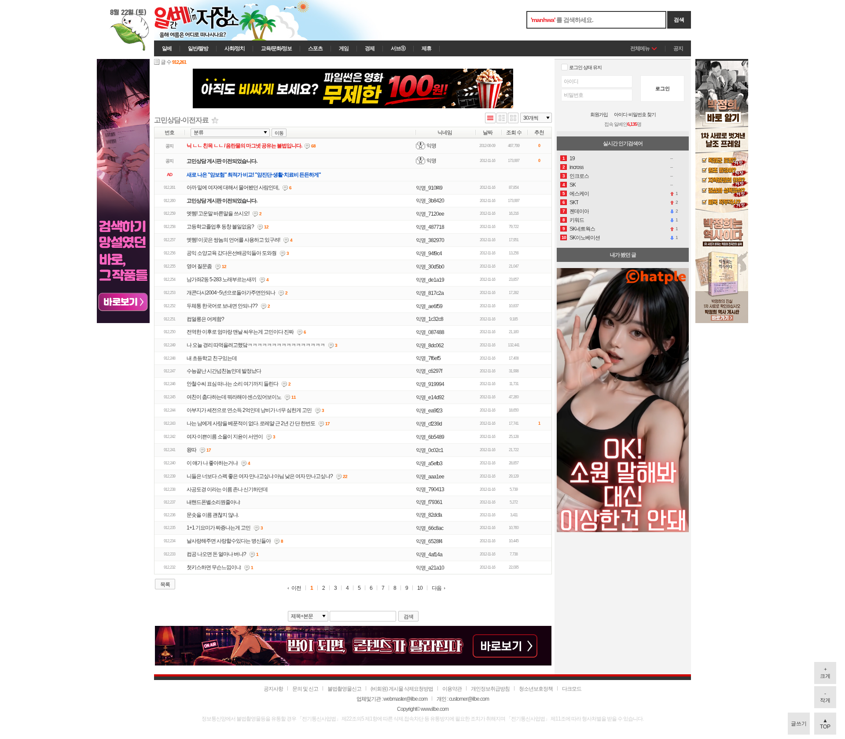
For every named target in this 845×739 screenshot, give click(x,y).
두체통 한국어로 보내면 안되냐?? (222, 306)
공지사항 (273, 689)
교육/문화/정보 (276, 48)
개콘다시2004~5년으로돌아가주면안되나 (231, 293)
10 (419, 588)
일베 (167, 48)
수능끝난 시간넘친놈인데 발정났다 (224, 371)
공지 (678, 48)
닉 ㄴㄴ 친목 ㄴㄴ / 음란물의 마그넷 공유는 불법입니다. (244, 146)
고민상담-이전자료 (181, 120)
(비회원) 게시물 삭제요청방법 (402, 689)
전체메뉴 (640, 48)
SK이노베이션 (584, 238)
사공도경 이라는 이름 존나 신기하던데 (227, 489)
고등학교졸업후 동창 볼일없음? (220, 227)
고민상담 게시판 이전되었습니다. (222, 161)
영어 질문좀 (199, 266)
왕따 (191, 450)
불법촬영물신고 (344, 689)
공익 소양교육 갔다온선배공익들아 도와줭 (231, 253)
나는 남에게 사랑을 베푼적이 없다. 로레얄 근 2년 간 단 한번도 (251, 423)
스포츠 (315, 48)
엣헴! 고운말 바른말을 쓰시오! (218, 213)
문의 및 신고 (305, 689)
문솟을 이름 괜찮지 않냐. (213, 515)
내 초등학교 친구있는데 (212, 358)
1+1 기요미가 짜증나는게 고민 (218, 528)
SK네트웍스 (582, 229)
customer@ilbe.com (469, 699)
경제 (370, 48)
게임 (344, 48)
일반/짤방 (198, 48)
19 (572, 158)
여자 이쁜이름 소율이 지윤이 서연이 (225, 437)
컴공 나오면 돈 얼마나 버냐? (216, 554)
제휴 (426, 48)
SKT (573, 202)
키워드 (576, 220)
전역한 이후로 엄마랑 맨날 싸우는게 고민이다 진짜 (240, 332)
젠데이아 (579, 211)
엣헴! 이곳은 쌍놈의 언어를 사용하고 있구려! (233, 240)
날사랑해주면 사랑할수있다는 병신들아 (229, 541)
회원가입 (599, 114)
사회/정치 (234, 48)
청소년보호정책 (536, 689)
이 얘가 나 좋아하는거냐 (212, 463)
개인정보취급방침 (490, 689)
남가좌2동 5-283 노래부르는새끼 (221, 279)
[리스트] (490, 119)
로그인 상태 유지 (585, 67)
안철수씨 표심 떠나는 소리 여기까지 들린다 (232, 384)
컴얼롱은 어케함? (205, 319)
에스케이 (579, 194)
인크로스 (579, 176)
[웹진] (501, 119)
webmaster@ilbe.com (405, 699)
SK (572, 185)
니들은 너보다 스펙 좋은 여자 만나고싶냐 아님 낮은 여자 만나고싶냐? (260, 476)
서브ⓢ (398, 48)
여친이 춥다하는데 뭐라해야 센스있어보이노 (234, 397)
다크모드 (571, 689)
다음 (436, 588)
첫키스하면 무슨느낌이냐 (214, 567)
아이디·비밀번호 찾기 (635, 114)
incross (576, 167)
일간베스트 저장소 (209, 20)
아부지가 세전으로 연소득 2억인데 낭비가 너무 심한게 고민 (249, 410)
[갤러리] (513, 119)
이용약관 (452, 689)
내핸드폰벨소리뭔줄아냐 (213, 502)
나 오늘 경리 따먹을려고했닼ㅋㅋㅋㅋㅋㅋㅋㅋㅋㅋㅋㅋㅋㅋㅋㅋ (256, 345)
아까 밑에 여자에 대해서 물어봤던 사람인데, (233, 187)
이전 (296, 588)
